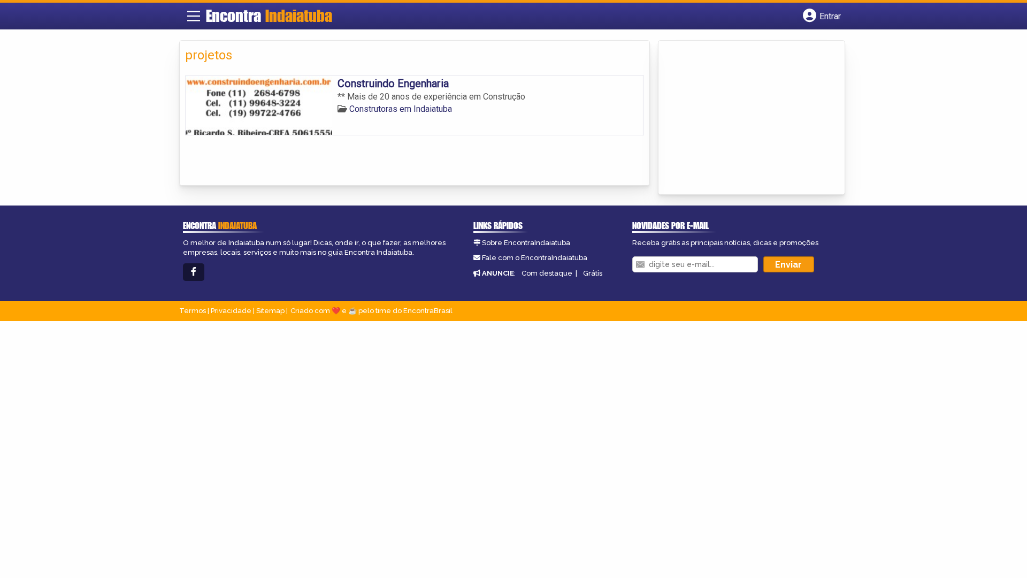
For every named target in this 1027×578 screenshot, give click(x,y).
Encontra (269, 15)
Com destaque (547, 273)
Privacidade (231, 311)
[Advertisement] (744, 118)
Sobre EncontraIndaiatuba (526, 243)
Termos (192, 311)
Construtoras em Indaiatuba (400, 109)
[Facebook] (193, 272)
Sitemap (270, 311)
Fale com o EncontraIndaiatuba (534, 258)
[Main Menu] (193, 16)
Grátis (592, 273)
